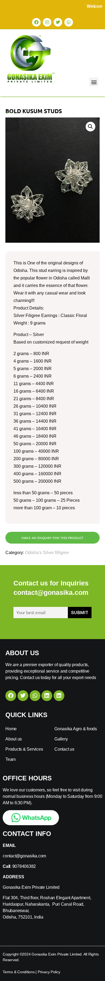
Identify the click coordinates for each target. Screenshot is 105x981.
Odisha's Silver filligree (47, 552)
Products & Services (24, 749)
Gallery (61, 739)
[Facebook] (36, 22)
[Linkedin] (46, 695)
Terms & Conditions (19, 972)
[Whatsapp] (68, 22)
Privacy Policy (49, 972)
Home (11, 728)
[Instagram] (47, 22)
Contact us (64, 749)
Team (10, 759)
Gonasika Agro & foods (75, 728)
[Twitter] (58, 22)
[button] (93, 82)
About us (13, 739)
